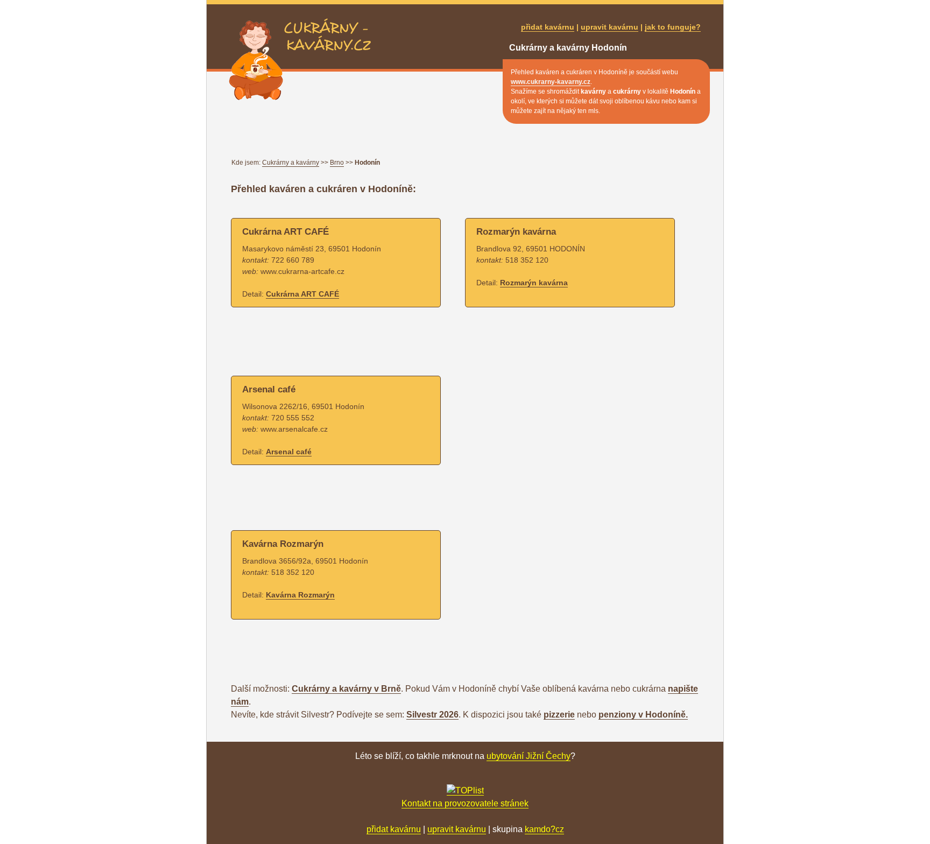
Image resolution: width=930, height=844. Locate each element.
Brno (337, 162)
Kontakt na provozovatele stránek (465, 803)
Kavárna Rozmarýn (300, 594)
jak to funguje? (673, 27)
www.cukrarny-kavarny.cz (550, 82)
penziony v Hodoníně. (643, 714)
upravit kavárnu (609, 27)
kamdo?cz (544, 829)
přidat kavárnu (547, 27)
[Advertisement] (427, 342)
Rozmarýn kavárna (534, 282)
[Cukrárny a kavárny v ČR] (465, 791)
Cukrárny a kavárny (290, 162)
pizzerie (559, 714)
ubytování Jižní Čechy (528, 756)
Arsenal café (289, 451)
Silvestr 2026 (432, 714)
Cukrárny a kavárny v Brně (346, 688)
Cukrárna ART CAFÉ (302, 294)
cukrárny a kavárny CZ (327, 24)
